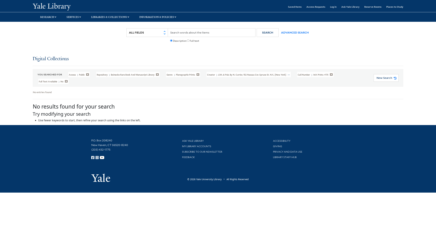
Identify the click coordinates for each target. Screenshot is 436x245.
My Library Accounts (196, 146)
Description (179, 40)
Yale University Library (60, 6)
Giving (277, 146)
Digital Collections (51, 59)
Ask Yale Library (350, 6)
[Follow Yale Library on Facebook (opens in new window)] (92, 157)
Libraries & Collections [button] (109, 17)
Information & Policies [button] (156, 17)
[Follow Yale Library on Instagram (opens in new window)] (97, 157)
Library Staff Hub (285, 157)
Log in (333, 6)
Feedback (188, 157)
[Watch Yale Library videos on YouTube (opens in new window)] (102, 157)
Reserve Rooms (373, 6)
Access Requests (315, 6)
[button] (268, 32)
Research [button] (47, 17)
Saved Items (295, 6)
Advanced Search (295, 32)
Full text (194, 40)
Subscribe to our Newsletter (202, 151)
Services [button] (72, 17)
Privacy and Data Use (287, 151)
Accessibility (281, 141)
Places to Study (394, 6)
